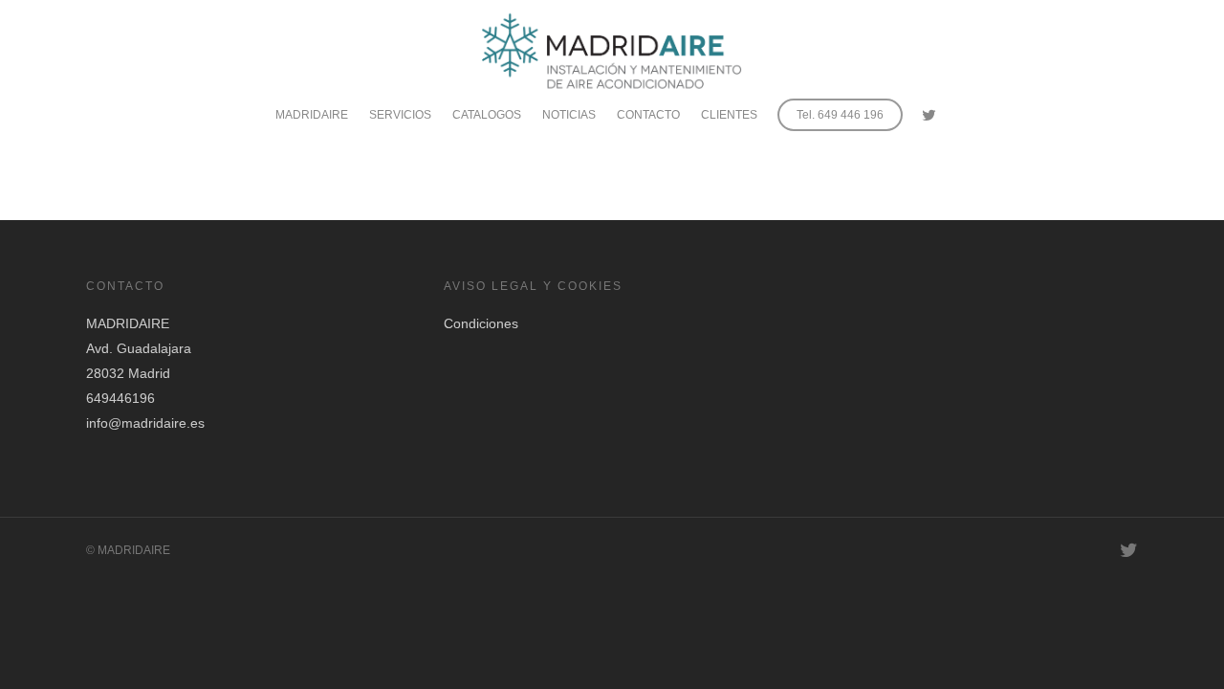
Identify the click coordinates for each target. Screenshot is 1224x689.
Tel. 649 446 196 (840, 115)
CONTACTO (648, 115)
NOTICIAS (569, 115)
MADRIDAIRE (311, 115)
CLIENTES (729, 115)
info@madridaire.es (145, 423)
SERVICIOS (400, 115)
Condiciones (481, 323)
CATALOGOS (486, 115)
